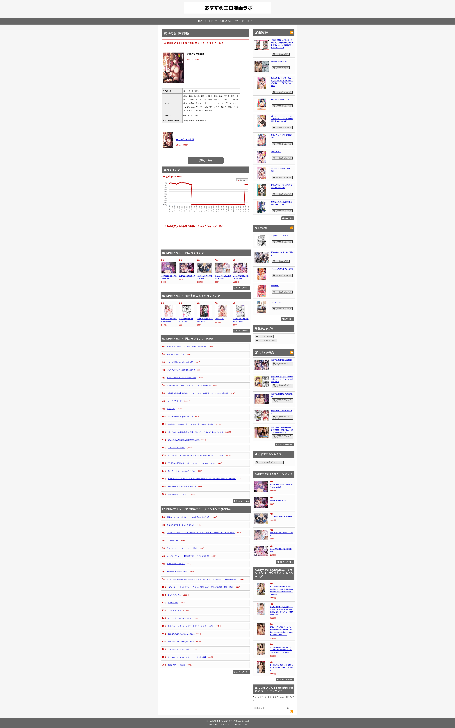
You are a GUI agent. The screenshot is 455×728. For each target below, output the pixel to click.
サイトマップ (211, 21)
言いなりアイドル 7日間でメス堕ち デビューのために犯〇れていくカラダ (195, 455)
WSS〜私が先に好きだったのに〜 (180, 417)
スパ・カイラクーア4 (175, 401)
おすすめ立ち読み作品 (283, 92)
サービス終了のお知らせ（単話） (180, 618)
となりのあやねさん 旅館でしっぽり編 (181, 370)
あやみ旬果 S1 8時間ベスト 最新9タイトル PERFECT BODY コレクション (281, 667)
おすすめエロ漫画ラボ (225, 721)
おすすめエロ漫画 (281, 54)
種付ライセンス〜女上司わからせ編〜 (182, 471)
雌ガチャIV (171, 409)
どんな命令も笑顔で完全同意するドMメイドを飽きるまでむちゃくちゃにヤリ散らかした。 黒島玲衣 (281, 650)
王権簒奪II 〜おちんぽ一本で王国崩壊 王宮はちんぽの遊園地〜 (191, 424)
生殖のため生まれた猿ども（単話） (181, 634)
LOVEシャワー (219, 319)
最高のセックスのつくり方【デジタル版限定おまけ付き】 (188, 517)
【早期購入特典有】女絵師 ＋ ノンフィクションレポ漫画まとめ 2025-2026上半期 (197, 393)
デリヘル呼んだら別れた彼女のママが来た (184, 440)
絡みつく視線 (173, 603)
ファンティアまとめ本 (176, 448)
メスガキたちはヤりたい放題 (179, 649)
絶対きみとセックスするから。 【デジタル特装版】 (187, 657)
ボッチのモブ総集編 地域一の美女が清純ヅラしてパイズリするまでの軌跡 (195, 432)
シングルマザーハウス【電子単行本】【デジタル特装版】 (188, 556)
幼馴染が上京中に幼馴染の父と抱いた (182, 487)
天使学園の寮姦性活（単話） (177, 572)
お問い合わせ (226, 21)
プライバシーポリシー (245, 21)
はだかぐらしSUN (174, 610)
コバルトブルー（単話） (176, 564)
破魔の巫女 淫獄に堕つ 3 (187, 276)
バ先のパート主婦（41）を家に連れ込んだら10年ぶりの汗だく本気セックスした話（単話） (201, 533)
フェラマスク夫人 (174, 595)
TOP (200, 21)
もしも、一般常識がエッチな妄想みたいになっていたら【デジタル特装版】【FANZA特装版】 (202, 579)
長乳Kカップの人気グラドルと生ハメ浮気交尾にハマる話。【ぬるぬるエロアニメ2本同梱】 (202, 479)
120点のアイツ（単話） (177, 665)
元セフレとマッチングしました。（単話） (182, 548)
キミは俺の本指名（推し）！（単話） (181, 525)
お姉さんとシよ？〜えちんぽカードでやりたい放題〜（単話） (191, 626)
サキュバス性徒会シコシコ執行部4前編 (181, 378)
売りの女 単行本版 (185, 139)
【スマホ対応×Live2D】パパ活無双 (180, 362)
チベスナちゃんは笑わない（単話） (181, 641)
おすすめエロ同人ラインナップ (282, 364)
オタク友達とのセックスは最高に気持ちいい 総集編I (186, 346)
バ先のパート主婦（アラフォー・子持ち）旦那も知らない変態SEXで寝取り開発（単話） (201, 587)
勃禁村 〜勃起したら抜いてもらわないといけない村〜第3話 (189, 385)
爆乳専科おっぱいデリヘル (178, 494)
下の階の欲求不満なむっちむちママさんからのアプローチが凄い (192, 463)
